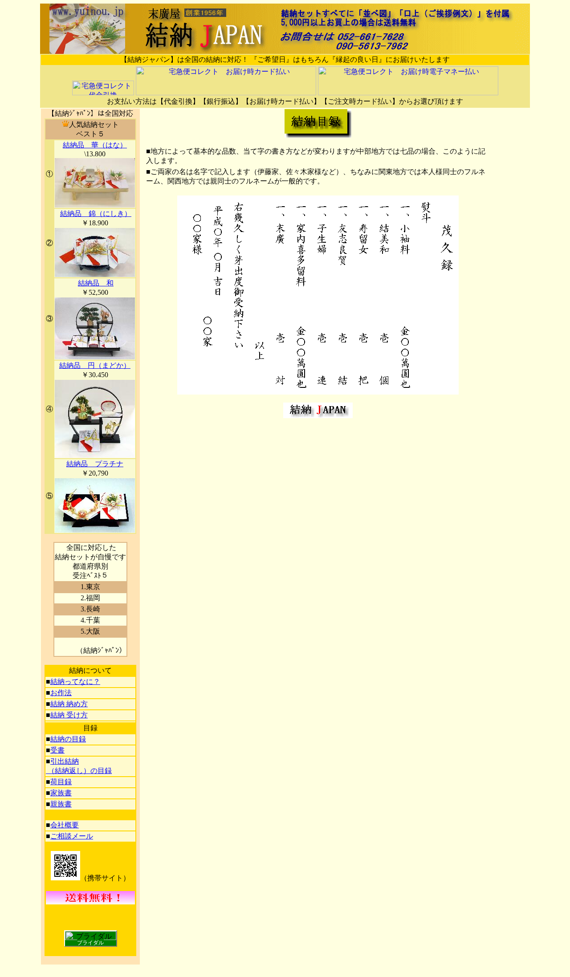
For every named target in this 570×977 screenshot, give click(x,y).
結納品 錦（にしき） (95, 213)
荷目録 (61, 782)
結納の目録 (68, 739)
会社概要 (64, 825)
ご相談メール (71, 836)
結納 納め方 (69, 704)
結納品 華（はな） (95, 145)
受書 (57, 750)
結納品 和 (96, 283)
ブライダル (90, 943)
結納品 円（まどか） (94, 365)
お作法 (61, 692)
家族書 (61, 793)
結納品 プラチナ (94, 464)
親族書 (61, 804)
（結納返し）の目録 (79, 770)
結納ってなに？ (75, 681)
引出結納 (64, 761)
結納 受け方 (69, 715)
